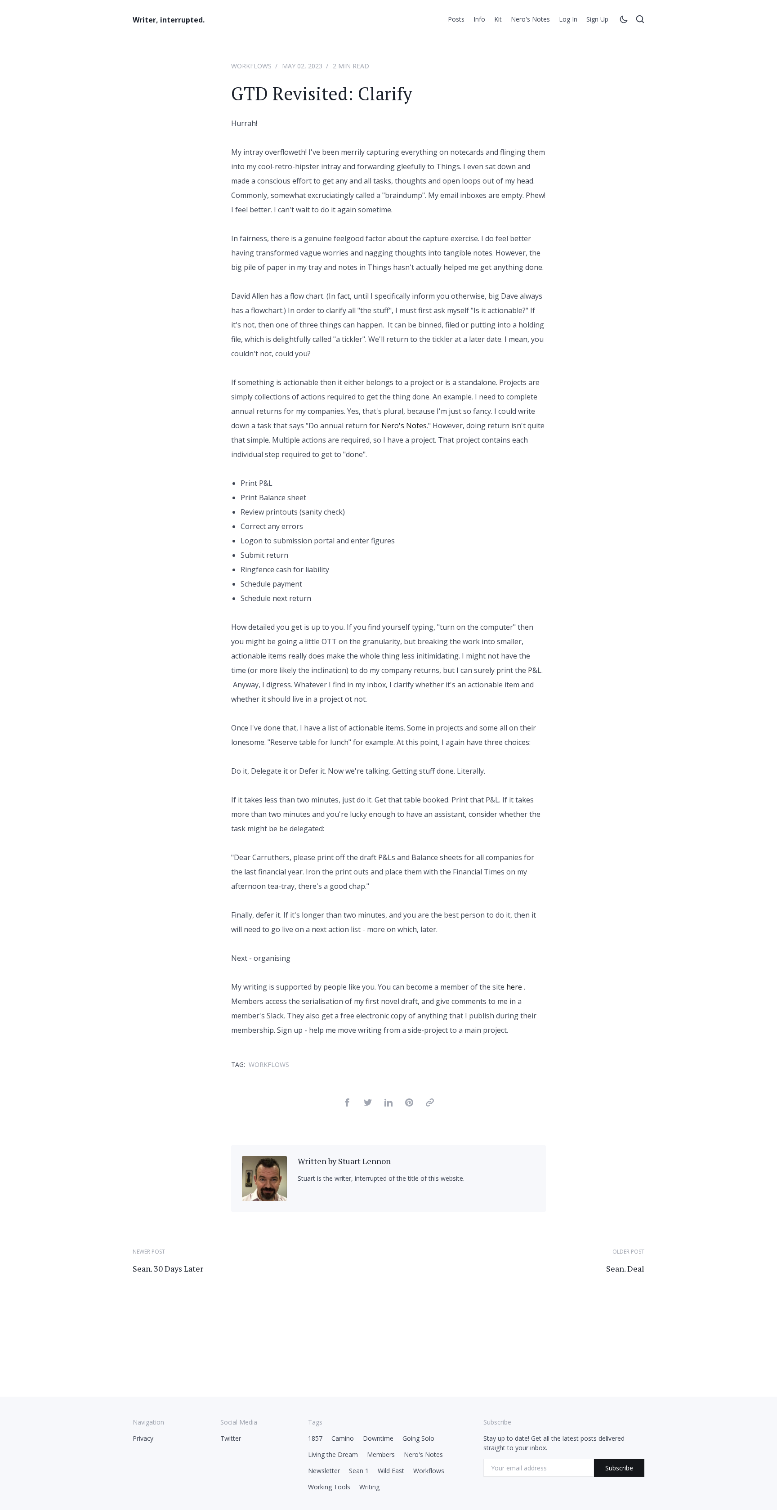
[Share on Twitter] (368, 1104)
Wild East (391, 1470)
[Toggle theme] (623, 21)
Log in (568, 19)
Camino (342, 1438)
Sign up (597, 19)
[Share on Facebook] (347, 1104)
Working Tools (329, 1487)
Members (381, 1454)
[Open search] (639, 21)
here (514, 987)
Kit (498, 19)
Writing (369, 1487)
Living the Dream (333, 1454)
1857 (315, 1438)
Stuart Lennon (364, 1161)
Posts (456, 19)
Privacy (143, 1438)
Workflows (251, 66)
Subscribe (619, 1468)
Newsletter (324, 1470)
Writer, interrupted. (169, 20)
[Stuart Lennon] (264, 1198)
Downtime (378, 1438)
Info (479, 19)
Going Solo (418, 1438)
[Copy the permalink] (430, 1104)
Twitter (230, 1438)
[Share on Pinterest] (409, 1104)
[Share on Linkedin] (388, 1104)
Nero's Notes (530, 19)
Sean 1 (359, 1470)
